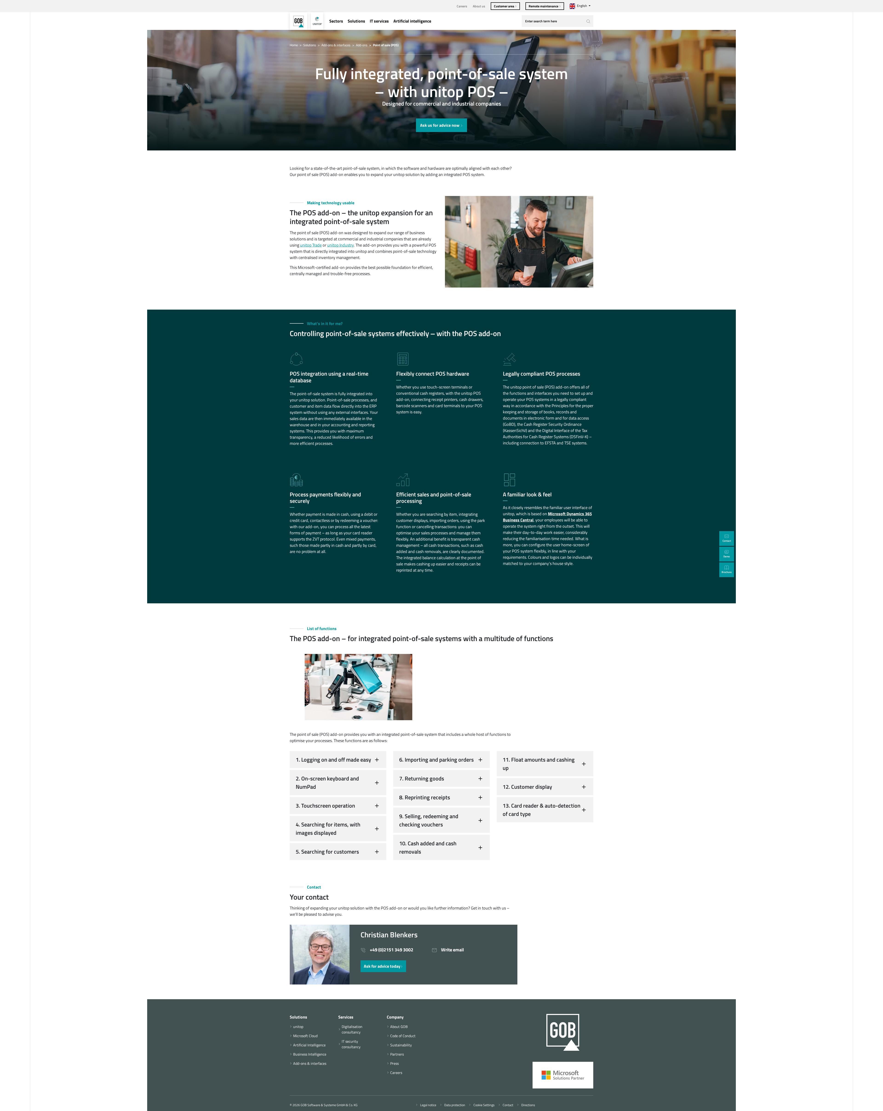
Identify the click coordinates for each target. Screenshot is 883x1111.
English (582, 5)
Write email (452, 949)
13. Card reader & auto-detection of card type (541, 809)
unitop (298, 1026)
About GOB (399, 1026)
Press (394, 1063)
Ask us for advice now (440, 125)
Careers (462, 6)
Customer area (504, 6)
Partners (397, 1054)
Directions (527, 1104)
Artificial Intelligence (309, 1045)
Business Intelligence (309, 1054)
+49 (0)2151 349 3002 (391, 949)
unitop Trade (311, 245)
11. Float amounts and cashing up (539, 763)
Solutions (356, 21)
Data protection (454, 1104)
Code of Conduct (403, 1036)
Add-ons (361, 45)
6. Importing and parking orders (436, 759)
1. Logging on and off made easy (333, 759)
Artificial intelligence (412, 21)
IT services (379, 21)
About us (479, 6)
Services (345, 1017)
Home (294, 45)
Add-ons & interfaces (335, 45)
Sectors (336, 21)
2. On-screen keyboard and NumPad (327, 782)
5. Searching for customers (327, 851)
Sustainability (401, 1045)
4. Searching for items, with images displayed (328, 828)
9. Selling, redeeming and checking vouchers (428, 820)
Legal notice (427, 1104)
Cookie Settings (483, 1104)
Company (395, 1017)
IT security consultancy (351, 1044)
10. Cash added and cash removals (427, 847)
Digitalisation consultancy (352, 1029)
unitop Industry (340, 245)
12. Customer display (527, 787)
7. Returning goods (421, 778)
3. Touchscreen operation (325, 805)
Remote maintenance (544, 6)
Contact (507, 1104)
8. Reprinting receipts (424, 797)
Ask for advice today (382, 966)
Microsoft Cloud (305, 1036)
